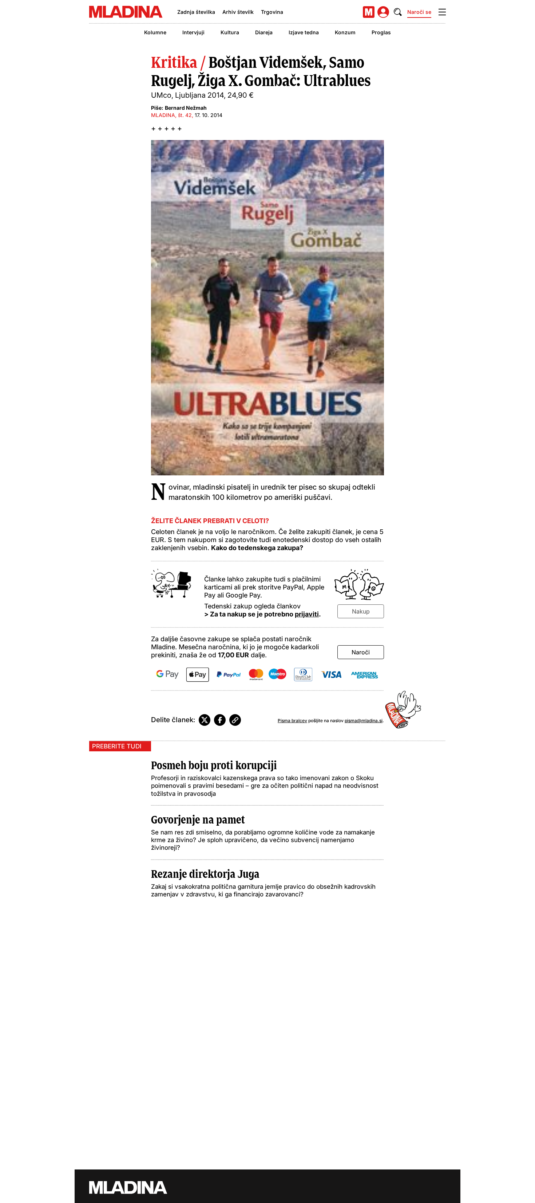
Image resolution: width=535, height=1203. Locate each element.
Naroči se (419, 12)
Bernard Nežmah (186, 108)
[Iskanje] (398, 12)
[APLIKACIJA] (368, 12)
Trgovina (272, 12)
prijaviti (307, 614)
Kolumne (155, 32)
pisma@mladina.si (364, 720)
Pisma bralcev (292, 720)
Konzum (345, 32)
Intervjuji (193, 32)
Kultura (230, 32)
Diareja (264, 32)
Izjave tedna (304, 32)
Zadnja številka (196, 12)
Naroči (361, 652)
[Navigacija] (442, 12)
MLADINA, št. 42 (171, 115)
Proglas (381, 32)
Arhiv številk (238, 12)
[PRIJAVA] (383, 12)
